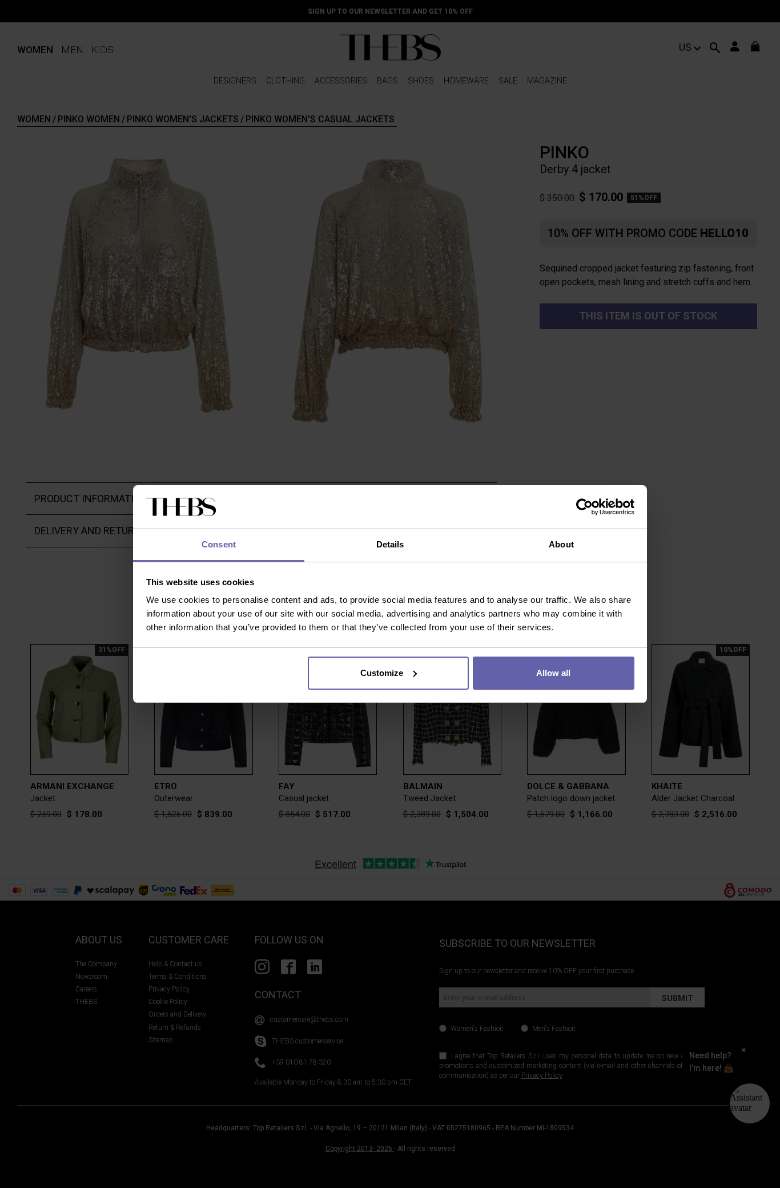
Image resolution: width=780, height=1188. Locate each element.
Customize (381, 673)
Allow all (553, 673)
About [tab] (561, 544)
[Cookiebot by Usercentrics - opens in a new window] (584, 506)
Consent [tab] (219, 544)
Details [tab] (390, 544)
